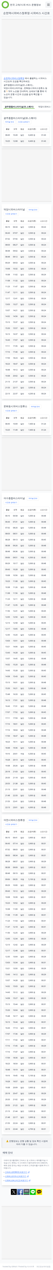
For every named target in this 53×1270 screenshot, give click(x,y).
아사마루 (30, 1266)
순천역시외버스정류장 (14, 78)
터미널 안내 (9, 122)
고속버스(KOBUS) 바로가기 (16, 1172)
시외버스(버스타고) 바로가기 (16, 1180)
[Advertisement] (26, 45)
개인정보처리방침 (43, 1266)
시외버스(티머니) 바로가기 (15, 1176)
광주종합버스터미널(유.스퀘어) (19, 106)
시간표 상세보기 (24, 122)
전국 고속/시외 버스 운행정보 (25, 4)
